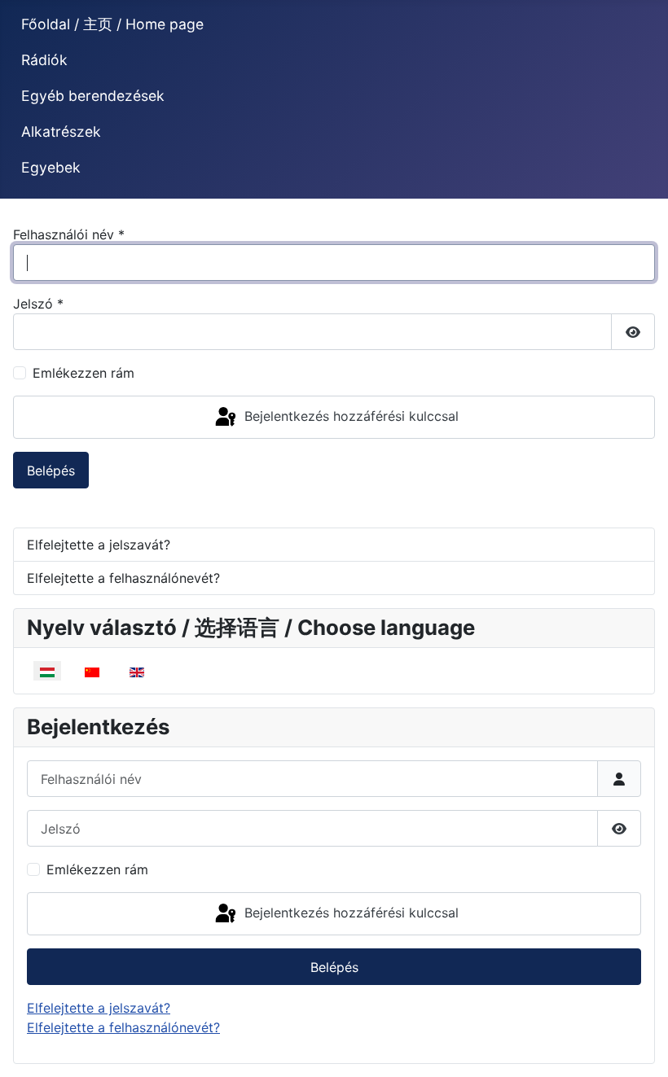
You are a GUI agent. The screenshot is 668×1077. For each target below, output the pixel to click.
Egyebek (51, 167)
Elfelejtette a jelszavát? (98, 544)
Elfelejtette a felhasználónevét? (123, 578)
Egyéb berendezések (93, 95)
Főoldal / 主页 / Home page (112, 24)
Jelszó (38, 304)
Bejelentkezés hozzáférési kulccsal (349, 416)
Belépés (51, 470)
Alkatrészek (61, 131)
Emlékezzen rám (83, 373)
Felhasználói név (69, 234)
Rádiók (44, 59)
